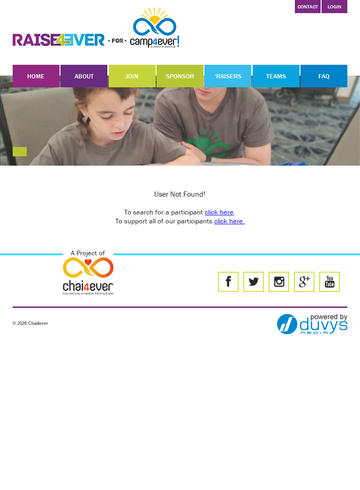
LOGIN (334, 6)
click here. (229, 220)
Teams (276, 76)
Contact (308, 6)
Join (132, 76)
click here (219, 211)
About (84, 76)
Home (36, 76)
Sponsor (180, 76)
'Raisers (228, 76)
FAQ (324, 76)
